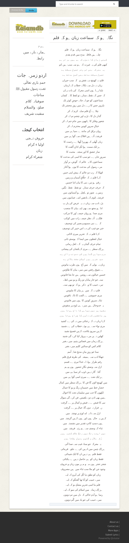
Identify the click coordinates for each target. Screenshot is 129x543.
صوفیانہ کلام (35, 101)
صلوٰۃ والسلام (34, 107)
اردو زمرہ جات (31, 75)
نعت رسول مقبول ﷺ (31, 89)
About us (114, 521)
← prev (102, 30)
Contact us (113, 526)
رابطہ (40, 58)
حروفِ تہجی (35, 138)
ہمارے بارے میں (34, 52)
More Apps (113, 530)
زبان (39, 151)
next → (112, 30)
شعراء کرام (34, 157)
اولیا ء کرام (36, 144)
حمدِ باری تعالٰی (34, 82)
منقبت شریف (34, 114)
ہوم (41, 46)
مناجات (38, 95)
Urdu (31, 10)
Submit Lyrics (111, 534)
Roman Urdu (17, 10)
